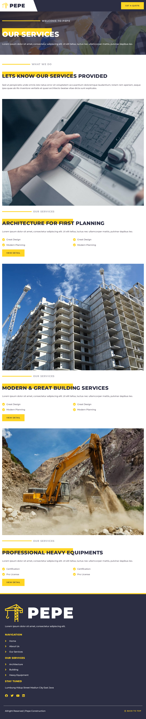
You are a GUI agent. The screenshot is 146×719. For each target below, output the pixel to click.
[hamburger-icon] (103, 5)
